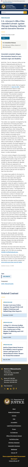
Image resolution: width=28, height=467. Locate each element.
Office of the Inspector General (14, 436)
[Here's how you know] (14, 2)
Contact (13, 461)
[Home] (9, 8)
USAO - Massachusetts (7, 283)
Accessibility (14, 422)
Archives (14, 415)
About (14, 409)
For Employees (14, 432)
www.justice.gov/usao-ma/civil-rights (11, 262)
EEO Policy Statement (14, 442)
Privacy (14, 429)
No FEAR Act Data (14, 439)
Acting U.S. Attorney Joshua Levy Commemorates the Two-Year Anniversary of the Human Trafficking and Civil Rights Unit (13, 329)
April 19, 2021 (15, 87)
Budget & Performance (14, 412)
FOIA (14, 419)
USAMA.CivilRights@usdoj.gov (9, 252)
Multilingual (14, 449)
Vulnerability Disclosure (14, 446)
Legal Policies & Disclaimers (14, 425)
